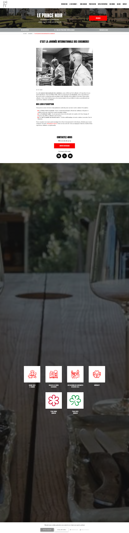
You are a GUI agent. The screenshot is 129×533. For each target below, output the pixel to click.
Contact (125, 4)
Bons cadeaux (83, 4)
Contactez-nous (104, 30)
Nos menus (112, 4)
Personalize (74, 529)
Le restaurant (73, 4)
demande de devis (52, 123)
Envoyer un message (64, 146)
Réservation (64, 4)
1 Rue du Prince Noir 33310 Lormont (65, 30)
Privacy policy (85, 529)
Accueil (24, 33)
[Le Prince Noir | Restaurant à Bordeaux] (5, 4)
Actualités (30, 33)
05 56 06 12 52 (25, 30)
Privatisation (92, 4)
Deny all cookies (62, 529)
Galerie (119, 4)
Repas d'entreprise (102, 4)
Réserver (98, 18)
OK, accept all (47, 529)
